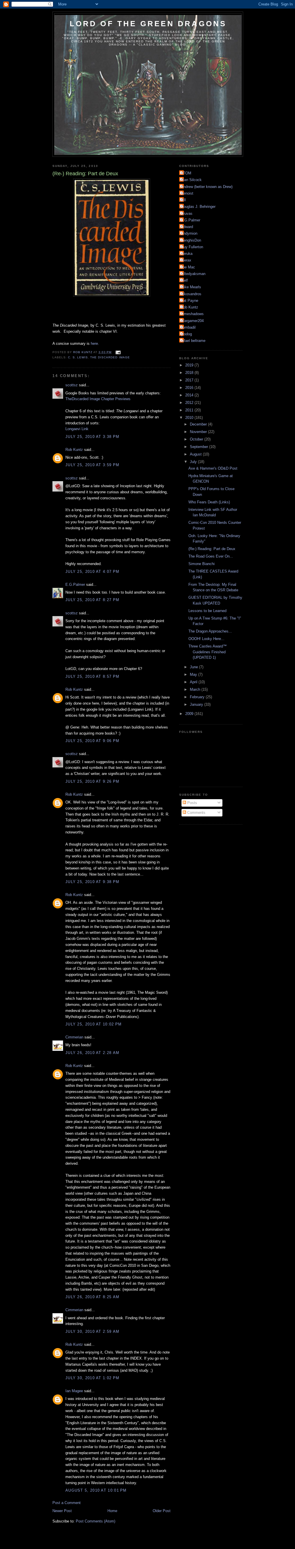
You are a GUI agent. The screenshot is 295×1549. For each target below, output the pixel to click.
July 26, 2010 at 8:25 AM (92, 1297)
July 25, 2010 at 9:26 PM (92, 781)
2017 (189, 380)
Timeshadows (192, 314)
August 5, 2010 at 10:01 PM (96, 1490)
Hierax (186, 260)
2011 (189, 410)
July (194, 462)
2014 (189, 395)
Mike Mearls (191, 287)
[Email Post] (118, 352)
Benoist (187, 193)
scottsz (71, 385)
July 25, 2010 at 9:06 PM (92, 741)
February (198, 697)
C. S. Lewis (78, 357)
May (194, 674)
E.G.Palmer (75, 584)
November (199, 432)
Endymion (189, 233)
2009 (189, 714)
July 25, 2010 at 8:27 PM (92, 600)
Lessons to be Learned (207, 611)
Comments (195, 812)
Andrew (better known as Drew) (206, 187)
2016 (189, 387)
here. (95, 343)
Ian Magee (74, 1391)
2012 (189, 402)
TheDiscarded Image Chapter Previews (98, 399)
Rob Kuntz (74, 449)
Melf (184, 280)
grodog (186, 334)
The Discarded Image (110, 357)
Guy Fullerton (192, 247)
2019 (189, 365)
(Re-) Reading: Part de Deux (211, 549)
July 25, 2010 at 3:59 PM (92, 465)
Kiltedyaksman (193, 274)
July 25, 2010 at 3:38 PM (92, 436)
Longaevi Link (76, 429)
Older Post (162, 1511)
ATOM (186, 173)
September (199, 447)
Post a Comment (66, 1503)
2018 (189, 372)
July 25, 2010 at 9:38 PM (92, 882)
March (195, 689)
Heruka (186, 253)
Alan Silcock (191, 180)
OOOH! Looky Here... (206, 639)
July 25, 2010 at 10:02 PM (93, 1024)
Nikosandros (191, 294)
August (196, 454)
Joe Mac (188, 267)
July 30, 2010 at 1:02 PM (92, 1378)
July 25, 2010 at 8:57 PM (92, 676)
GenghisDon (191, 240)
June (194, 667)
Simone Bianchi (201, 564)
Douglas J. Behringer (198, 206)
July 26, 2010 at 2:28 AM (92, 1053)
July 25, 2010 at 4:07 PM (92, 571)
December (199, 424)
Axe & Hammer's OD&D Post (212, 468)
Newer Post (62, 1511)
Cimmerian (74, 1037)
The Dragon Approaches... (210, 631)
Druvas (186, 213)
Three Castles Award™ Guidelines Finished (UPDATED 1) (207, 652)
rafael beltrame (193, 340)
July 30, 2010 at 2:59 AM (92, 1331)
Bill (183, 200)
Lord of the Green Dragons (148, 23)
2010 (189, 417)
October (197, 439)
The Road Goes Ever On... (210, 556)
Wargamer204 (192, 321)
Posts (191, 803)
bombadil (188, 327)
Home (112, 1511)
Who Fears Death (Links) (209, 502)
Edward (187, 227)
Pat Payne (189, 300)
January (197, 704)
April (194, 682)
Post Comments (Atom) (95, 1521)
